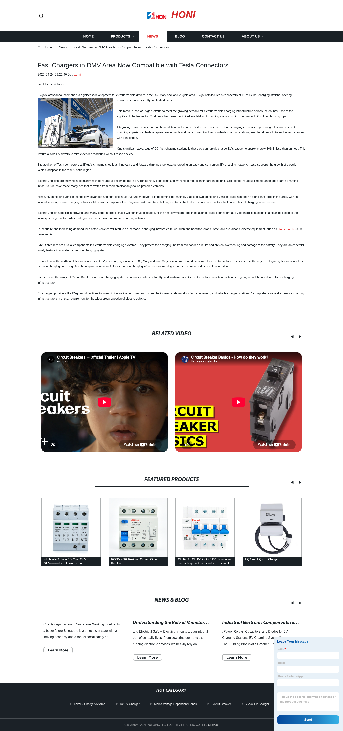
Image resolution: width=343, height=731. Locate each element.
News (152, 36)
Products (120, 36)
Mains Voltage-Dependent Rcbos (175, 704)
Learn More (58, 650)
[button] (41, 16)
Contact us (213, 36)
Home (88, 36)
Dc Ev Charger (129, 704)
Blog (180, 36)
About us (251, 36)
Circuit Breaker (287, 229)
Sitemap (213, 724)
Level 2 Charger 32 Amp (89, 704)
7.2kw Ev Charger (257, 704)
